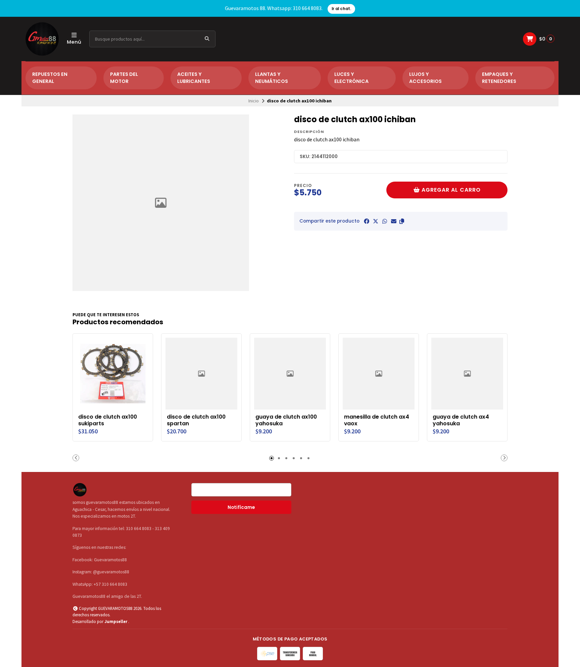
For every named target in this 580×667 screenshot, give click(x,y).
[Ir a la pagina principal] (42, 39)
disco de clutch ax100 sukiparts (107, 420)
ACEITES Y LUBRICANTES (193, 78)
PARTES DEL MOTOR (124, 78)
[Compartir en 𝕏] (375, 221)
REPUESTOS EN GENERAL (49, 78)
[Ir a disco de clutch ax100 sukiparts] (113, 374)
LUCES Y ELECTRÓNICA (351, 78)
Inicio (253, 101)
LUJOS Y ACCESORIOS (425, 78)
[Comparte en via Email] (393, 221)
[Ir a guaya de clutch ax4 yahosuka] (467, 374)
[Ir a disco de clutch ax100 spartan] (201, 374)
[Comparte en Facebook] (366, 221)
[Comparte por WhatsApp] (384, 221)
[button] (401, 221)
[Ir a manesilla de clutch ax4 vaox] (379, 374)
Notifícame (241, 507)
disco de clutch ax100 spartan (196, 420)
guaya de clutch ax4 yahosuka (461, 420)
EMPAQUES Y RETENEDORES (499, 78)
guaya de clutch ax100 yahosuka (286, 420)
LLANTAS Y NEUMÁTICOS (271, 78)
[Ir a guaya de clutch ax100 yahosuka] (290, 374)
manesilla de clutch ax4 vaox (376, 420)
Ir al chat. (341, 8)
